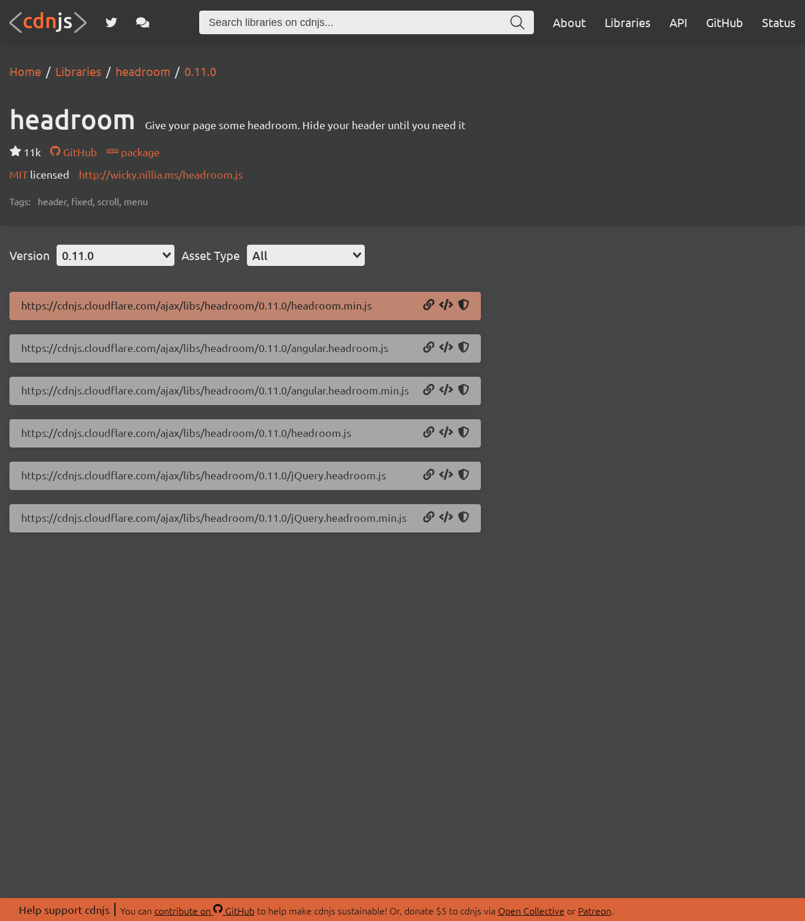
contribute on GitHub (204, 910)
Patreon (594, 910)
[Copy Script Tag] (446, 305)
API (678, 22)
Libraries (628, 22)
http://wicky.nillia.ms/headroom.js (161, 174)
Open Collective (531, 910)
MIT (19, 174)
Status (779, 22)
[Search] (517, 22)
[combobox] (115, 255)
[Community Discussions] (143, 22)
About (569, 22)
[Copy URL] (428, 305)
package (139, 152)
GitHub (724, 22)
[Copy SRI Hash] (463, 305)
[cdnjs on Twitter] (111, 22)
